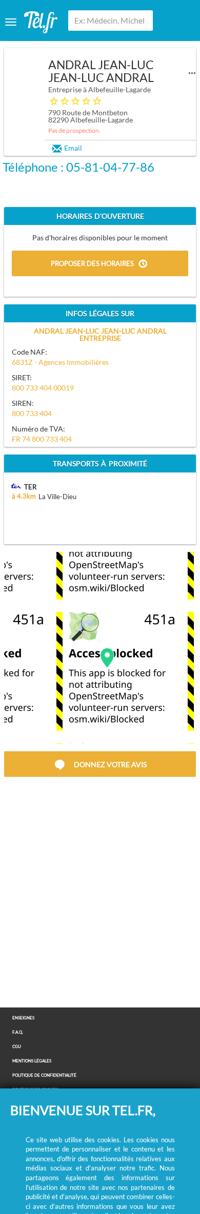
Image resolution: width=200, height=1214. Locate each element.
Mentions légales (31, 1061)
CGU (16, 1046)
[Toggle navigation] (11, 22)
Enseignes (23, 1018)
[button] (107, 658)
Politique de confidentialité (44, 1075)
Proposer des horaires (92, 264)
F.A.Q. (17, 1032)
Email (73, 147)
